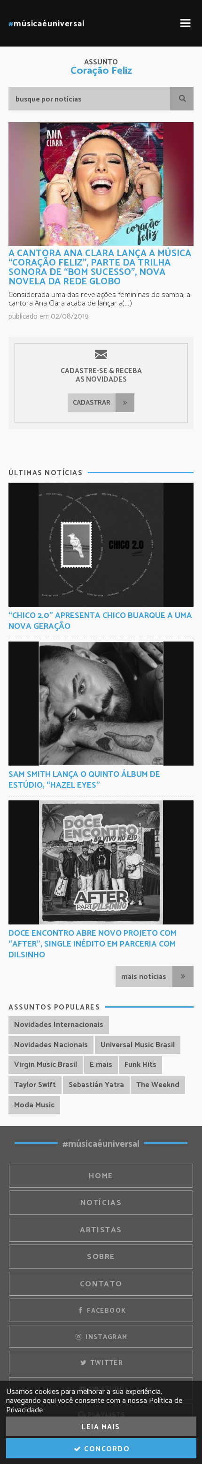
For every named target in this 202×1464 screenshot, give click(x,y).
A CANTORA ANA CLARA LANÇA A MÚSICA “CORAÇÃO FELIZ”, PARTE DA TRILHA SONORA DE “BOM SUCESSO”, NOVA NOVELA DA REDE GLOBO (99, 268)
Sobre (101, 1257)
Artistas (101, 1230)
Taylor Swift (35, 1085)
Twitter (105, 1363)
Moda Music (34, 1105)
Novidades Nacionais (51, 1045)
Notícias (101, 1203)
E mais (101, 1064)
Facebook (105, 1311)
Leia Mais (101, 1427)
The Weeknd (157, 1085)
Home (101, 1176)
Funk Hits (140, 1064)
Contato (101, 1284)
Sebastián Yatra (96, 1085)
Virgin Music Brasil (45, 1064)
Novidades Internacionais (58, 1024)
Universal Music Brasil (138, 1045)
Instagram (106, 1337)
